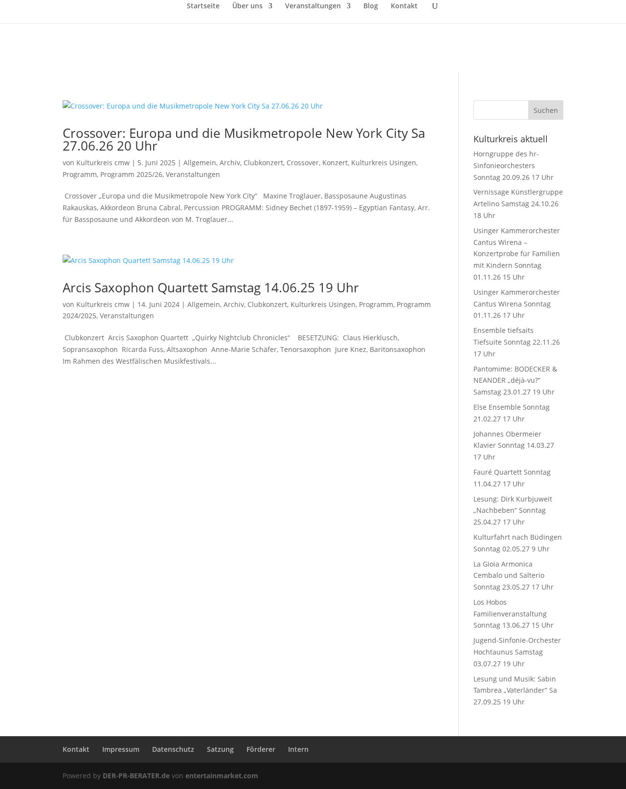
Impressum (120, 749)
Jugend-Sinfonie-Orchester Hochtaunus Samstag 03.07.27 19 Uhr (517, 652)
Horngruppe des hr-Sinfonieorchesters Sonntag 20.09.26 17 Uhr (513, 165)
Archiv (230, 162)
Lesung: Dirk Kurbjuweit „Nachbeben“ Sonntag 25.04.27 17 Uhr (512, 510)
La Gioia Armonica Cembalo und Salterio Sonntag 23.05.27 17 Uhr (513, 575)
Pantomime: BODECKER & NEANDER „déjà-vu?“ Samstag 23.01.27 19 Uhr (515, 380)
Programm (80, 174)
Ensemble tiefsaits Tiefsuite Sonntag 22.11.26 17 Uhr (516, 342)
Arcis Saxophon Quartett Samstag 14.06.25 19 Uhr (211, 287)
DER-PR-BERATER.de (136, 775)
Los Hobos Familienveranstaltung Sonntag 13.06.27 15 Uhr (513, 613)
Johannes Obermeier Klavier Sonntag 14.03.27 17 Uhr (513, 445)
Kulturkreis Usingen (383, 162)
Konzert (335, 162)
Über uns (247, 6)
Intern (298, 749)
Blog (370, 6)
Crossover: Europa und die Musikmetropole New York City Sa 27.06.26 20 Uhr (244, 139)
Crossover (303, 162)
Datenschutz (173, 749)
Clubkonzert (263, 162)
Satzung (220, 749)
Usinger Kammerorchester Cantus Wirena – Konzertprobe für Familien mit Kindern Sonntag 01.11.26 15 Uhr (516, 254)
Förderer (260, 749)
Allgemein (199, 162)
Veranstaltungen (313, 6)
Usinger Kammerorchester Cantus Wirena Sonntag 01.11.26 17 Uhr (516, 303)
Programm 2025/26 (131, 174)
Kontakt (404, 6)
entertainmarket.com (221, 775)
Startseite (203, 6)
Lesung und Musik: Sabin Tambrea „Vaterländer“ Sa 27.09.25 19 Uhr (515, 690)
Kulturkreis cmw (103, 162)
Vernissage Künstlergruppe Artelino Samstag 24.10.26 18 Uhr (518, 203)
